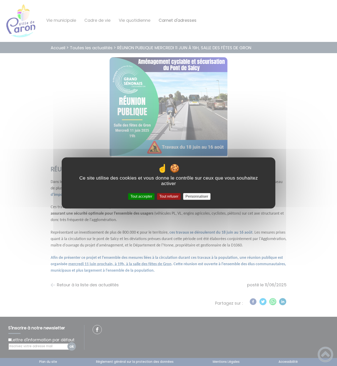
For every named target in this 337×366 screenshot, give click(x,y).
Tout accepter (141, 196)
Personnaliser (196, 196)
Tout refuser (168, 196)
